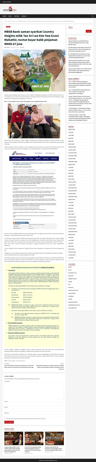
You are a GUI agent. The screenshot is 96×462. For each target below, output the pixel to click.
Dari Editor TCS (72, 273)
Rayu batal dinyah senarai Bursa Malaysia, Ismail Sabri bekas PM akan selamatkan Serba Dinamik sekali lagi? (19, 365)
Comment (7, 381)
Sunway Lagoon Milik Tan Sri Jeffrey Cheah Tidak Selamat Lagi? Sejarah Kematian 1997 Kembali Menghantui (13, 438)
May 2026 (70, 138)
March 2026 (71, 144)
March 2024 (71, 214)
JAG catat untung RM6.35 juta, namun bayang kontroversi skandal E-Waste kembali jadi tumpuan (34, 438)
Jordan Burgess (73, 108)
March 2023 (71, 249)
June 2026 (71, 135)
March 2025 (71, 179)
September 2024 (72, 196)
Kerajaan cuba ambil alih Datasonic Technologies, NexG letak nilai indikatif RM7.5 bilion (54, 438)
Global (70, 281)
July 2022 (70, 258)
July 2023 (70, 237)
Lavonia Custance (73, 115)
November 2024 (72, 190)
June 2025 (71, 170)
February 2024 (72, 217)
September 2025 (72, 161)
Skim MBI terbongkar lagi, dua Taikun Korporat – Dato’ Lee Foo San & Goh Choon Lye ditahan (80, 110)
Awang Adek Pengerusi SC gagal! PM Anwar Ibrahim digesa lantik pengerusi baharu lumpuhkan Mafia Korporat (50, 366)
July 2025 (70, 167)
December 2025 (72, 153)
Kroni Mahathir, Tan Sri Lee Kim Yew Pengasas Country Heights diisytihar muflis (27, 101)
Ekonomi (24, 16)
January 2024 (71, 220)
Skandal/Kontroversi (74, 305)
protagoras (7, 47)
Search (70, 27)
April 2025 (70, 176)
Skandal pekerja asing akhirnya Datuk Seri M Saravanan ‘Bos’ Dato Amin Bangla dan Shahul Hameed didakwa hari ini (79, 49)
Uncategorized (72, 308)
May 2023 (70, 243)
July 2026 (70, 132)
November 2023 (72, 225)
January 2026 (71, 150)
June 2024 (71, 205)
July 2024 (70, 202)
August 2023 (71, 234)
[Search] (92, 16)
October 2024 (71, 193)
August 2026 (71, 129)
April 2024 (70, 211)
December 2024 (72, 188)
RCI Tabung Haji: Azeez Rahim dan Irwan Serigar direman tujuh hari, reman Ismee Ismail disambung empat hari (79, 55)
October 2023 (71, 228)
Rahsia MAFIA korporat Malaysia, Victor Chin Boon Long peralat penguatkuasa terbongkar (79, 91)
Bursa (10, 16)
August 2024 (71, 199)
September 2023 (72, 231)
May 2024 (70, 208)
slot (70, 81)
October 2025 (71, 158)
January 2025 (71, 185)
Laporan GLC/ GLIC (73, 290)
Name (6, 401)
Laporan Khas (72, 293)
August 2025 (71, 164)
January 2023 (71, 255)
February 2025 (72, 182)
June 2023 (71, 240)
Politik (70, 299)
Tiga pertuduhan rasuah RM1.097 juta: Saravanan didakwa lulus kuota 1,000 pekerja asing (78, 42)
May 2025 (70, 173)
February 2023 (72, 252)
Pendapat (71, 296)
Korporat (16, 16)
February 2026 (72, 147)
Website (6, 413)
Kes (69, 284)
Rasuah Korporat (73, 302)
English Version (72, 278)
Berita (4, 16)
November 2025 (72, 155)
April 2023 (70, 246)
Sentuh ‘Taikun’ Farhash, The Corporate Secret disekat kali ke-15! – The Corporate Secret (80, 98)
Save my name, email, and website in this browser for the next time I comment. (25, 418)
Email (6, 407)
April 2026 (70, 141)
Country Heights (11, 360)
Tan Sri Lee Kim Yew (20, 360)
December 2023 (72, 223)
